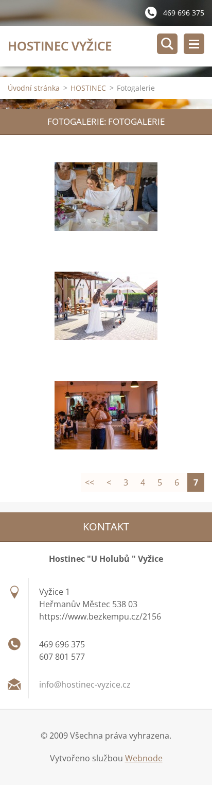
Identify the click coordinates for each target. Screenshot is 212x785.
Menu (194, 44)
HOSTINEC (88, 88)
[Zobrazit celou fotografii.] (106, 196)
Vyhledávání (167, 44)
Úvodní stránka (34, 88)
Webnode (144, 758)
